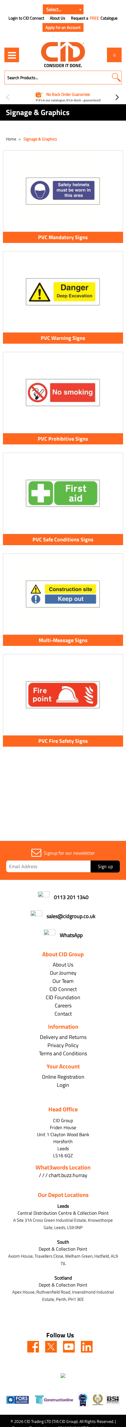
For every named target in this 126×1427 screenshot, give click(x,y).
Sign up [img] (105, 866)
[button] (116, 77)
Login (63, 1085)
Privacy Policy (63, 1045)
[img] (33, 1347)
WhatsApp (71, 935)
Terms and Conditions (63, 1053)
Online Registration (63, 1077)
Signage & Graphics (40, 139)
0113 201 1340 (71, 897)
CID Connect (63, 989)
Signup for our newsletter (69, 852)
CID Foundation (63, 997)
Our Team (63, 981)
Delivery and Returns (63, 1037)
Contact (63, 1014)
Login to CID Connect (26, 18)
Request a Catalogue (94, 18)
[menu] (11, 55)
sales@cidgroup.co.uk (71, 916)
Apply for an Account (63, 27)
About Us (57, 18)
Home (11, 139)
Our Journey (63, 973)
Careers (63, 1005)
